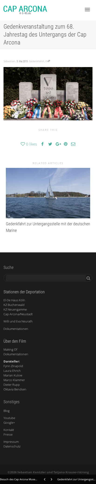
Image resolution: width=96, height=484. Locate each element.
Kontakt (8, 430)
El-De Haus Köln (14, 300)
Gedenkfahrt (36, 61)
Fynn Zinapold (13, 366)
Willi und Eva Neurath (18, 321)
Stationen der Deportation (24, 291)
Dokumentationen (15, 329)
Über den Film (14, 341)
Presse (8, 434)
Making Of (10, 349)
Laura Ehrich (12, 371)
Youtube (9, 418)
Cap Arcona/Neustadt (18, 314)
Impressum (11, 442)
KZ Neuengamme (15, 309)
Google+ (9, 422)
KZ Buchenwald (13, 305)
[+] (48, 193)
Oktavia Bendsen (14, 389)
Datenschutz (12, 446)
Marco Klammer (14, 380)
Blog (6, 411)
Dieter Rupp (11, 384)
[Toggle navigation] (87, 10)
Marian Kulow (12, 375)
